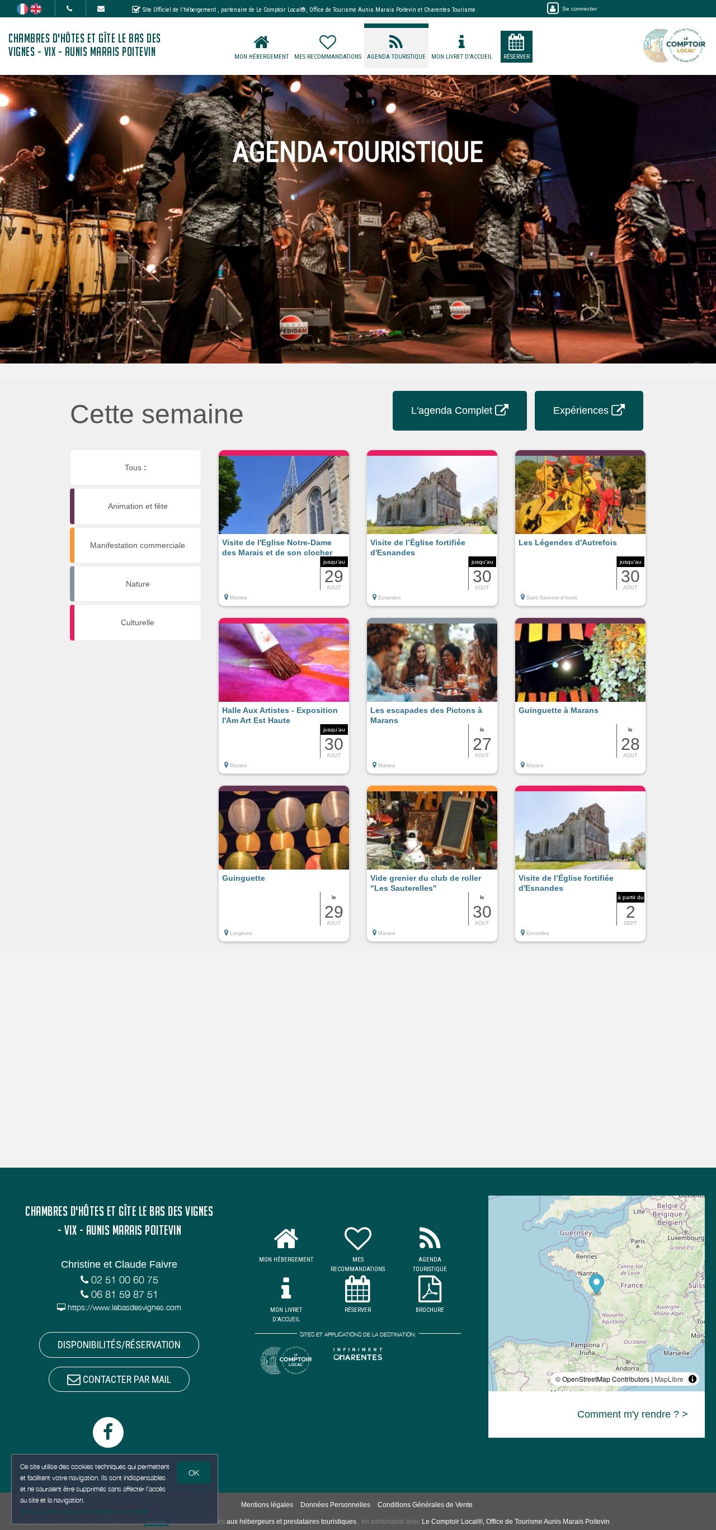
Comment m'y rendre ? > (632, 1414)
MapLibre (669, 1378)
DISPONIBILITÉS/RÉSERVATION (119, 1344)
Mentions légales (267, 1505)
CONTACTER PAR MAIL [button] (126, 1379)
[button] (284, 533)
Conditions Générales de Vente (425, 1505)
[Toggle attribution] (692, 1379)
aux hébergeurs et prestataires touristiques (291, 1522)
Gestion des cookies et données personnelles (85, 1511)
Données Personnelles (335, 1505)
